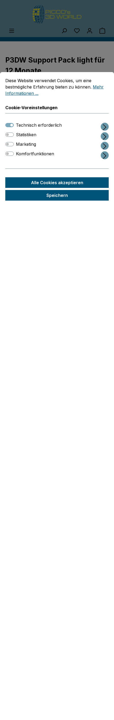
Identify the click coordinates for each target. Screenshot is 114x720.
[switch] (9, 134)
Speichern (57, 195)
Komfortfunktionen (35, 153)
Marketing (26, 144)
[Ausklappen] (105, 126)
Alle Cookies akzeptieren (57, 182)
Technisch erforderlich (39, 125)
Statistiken (26, 134)
